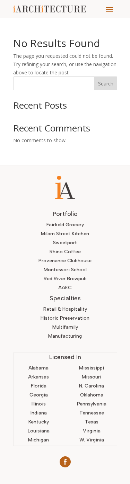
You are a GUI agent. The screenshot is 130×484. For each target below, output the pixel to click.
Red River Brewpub (65, 279)
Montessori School (65, 270)
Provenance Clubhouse (65, 261)
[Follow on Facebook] (65, 461)
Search (105, 83)
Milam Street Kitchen (65, 234)
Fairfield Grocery (65, 225)
